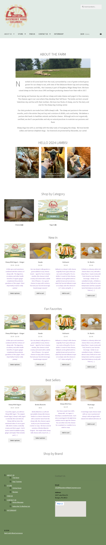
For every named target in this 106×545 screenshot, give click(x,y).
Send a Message (17, 502)
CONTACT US (43, 34)
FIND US (32, 34)
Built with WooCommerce (13, 533)
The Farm (15, 478)
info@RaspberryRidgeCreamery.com (68, 488)
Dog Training (17, 481)
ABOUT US (8, 34)
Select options (15, 293)
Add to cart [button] (40, 293)
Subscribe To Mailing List (21, 506)
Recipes (15, 492)
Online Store (16, 488)
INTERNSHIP (58, 34)
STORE (20, 34)
